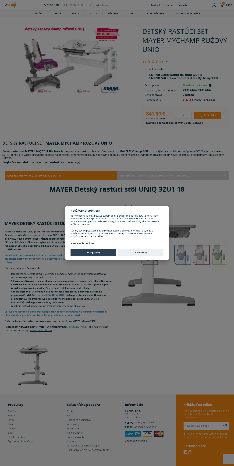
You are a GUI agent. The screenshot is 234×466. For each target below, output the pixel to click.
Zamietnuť (141, 252)
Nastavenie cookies (82, 243)
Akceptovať (93, 252)
